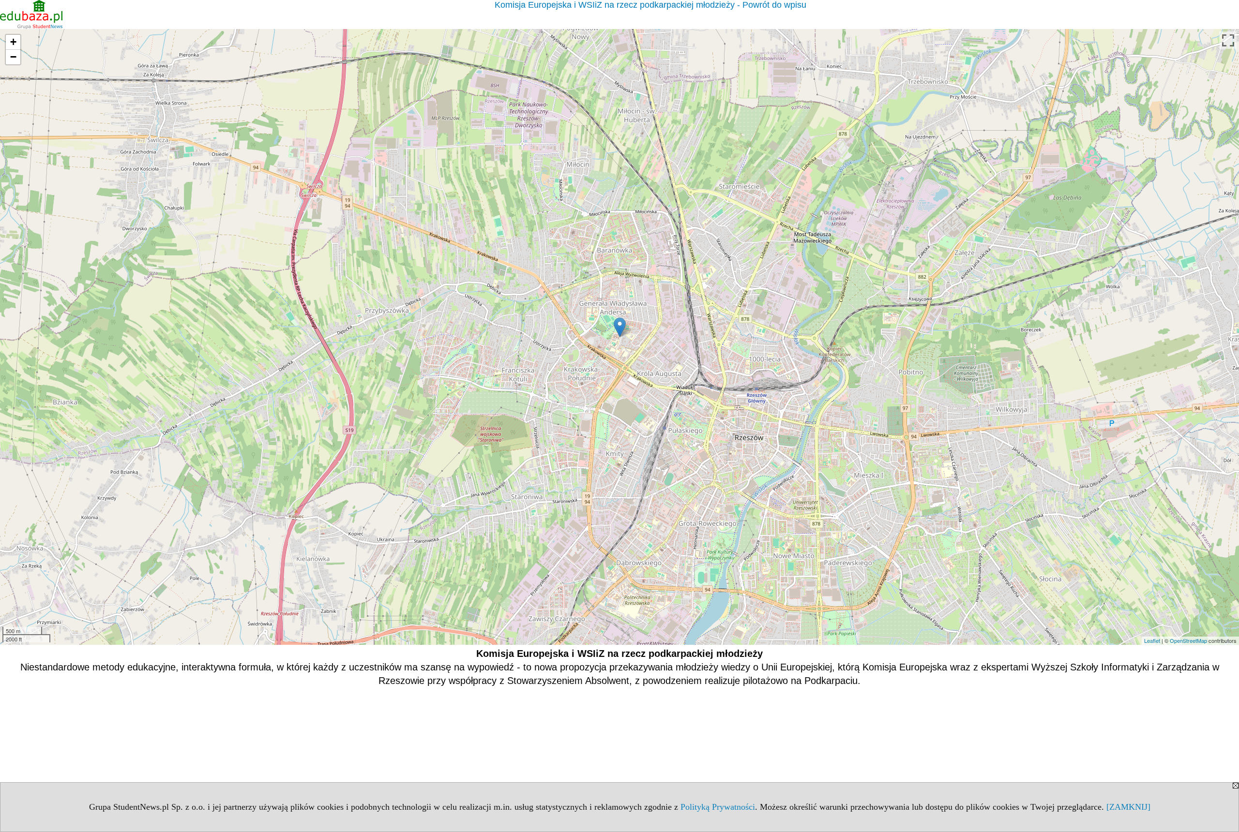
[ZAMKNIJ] (1128, 807)
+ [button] (13, 42)
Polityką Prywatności (717, 807)
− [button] (13, 57)
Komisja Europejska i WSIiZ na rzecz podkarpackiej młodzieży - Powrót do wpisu (650, 5)
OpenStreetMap (1188, 640)
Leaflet (1152, 640)
